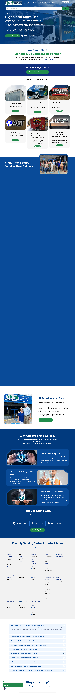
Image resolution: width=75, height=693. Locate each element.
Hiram (33, 607)
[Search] (65, 8)
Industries (54, 2)
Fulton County (47, 575)
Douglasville (59, 554)
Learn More (37, 146)
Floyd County (34, 575)
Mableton (34, 561)
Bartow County (10, 552)
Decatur (46, 563)
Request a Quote (65, 2)
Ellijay (58, 577)
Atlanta (46, 554)
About (39, 2)
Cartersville (9, 556)
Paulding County (35, 601)
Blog (58, 2)
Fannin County (10, 575)
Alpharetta (47, 579)
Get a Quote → (12, 36)
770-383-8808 (29, 36)
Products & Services (46, 2)
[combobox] (34, 8)
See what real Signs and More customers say (37, 443)
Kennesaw (34, 559)
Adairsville (9, 554)
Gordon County (10, 601)
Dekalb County (48, 552)
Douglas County (60, 552)
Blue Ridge (9, 577)
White (8, 566)
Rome (33, 577)
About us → (46, 420)
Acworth (34, 554)
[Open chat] (4, 688)
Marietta (34, 563)
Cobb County (34, 552)
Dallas (33, 605)
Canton (21, 556)
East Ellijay (59, 579)
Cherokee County (23, 552)
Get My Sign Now (38, 530)
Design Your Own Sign (31, 2)
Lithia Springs (60, 556)
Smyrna (33, 566)
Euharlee (9, 561)
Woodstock (22, 561)
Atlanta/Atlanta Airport (50, 577)
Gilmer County (60, 575)
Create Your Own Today (37, 72)
